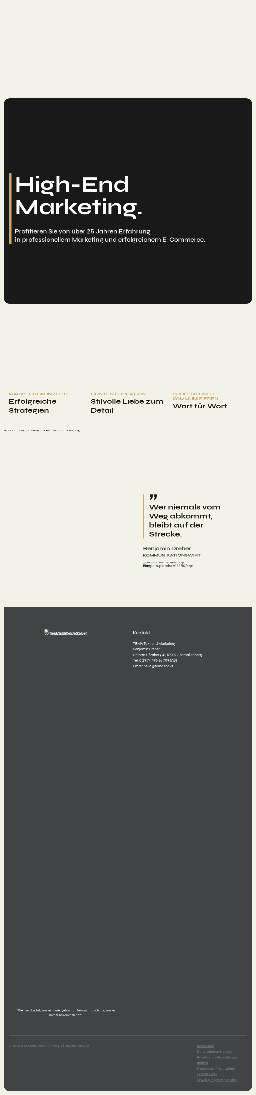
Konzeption (29, 67)
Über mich (26, 84)
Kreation (25, 73)
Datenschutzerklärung (214, 1051)
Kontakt (25, 90)
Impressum (205, 1046)
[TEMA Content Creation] (128, 359)
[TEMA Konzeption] (46, 359)
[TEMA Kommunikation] (210, 359)
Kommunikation (33, 78)
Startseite (27, 61)
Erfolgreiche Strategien (32, 405)
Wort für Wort (200, 406)
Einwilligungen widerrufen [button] (217, 1080)
